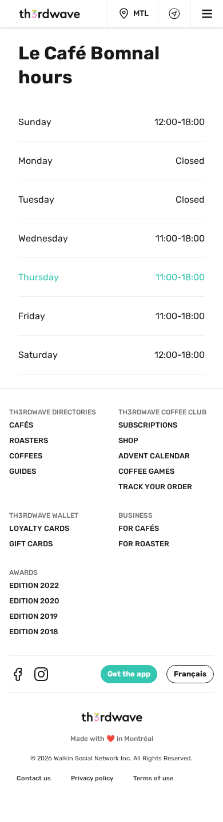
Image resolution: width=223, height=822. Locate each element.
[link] (34, 778)
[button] (190, 674)
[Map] (174, 14)
